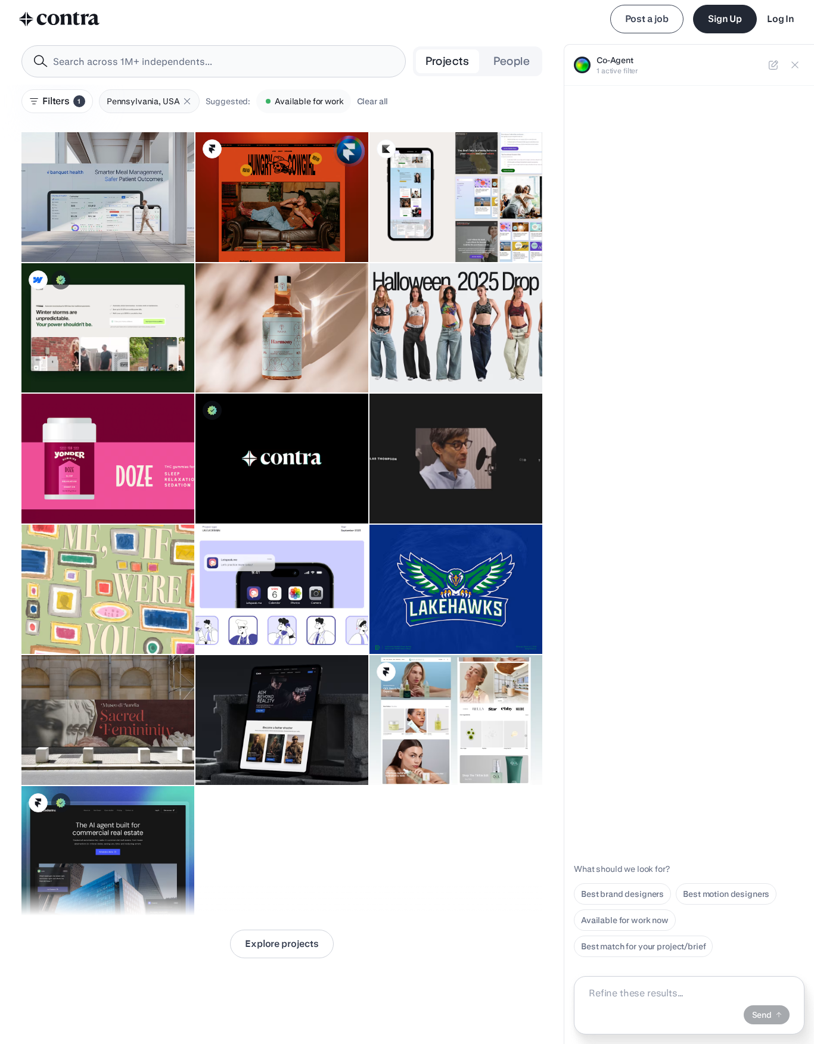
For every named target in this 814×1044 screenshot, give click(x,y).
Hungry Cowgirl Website (250, 232)
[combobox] (213, 61)
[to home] (59, 19)
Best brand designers (622, 894)
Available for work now (625, 920)
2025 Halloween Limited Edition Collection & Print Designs (439, 356)
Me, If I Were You (60, 624)
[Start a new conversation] (773, 64)
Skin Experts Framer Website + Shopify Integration (435, 749)
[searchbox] (223, 62)
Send (762, 1015)
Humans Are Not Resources (256, 493)
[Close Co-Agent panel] (794, 64)
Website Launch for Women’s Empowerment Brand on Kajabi (436, 226)
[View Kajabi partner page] (386, 148)
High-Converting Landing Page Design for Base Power (103, 356)
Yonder (42, 493)
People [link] (511, 61)
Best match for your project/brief (643, 946)
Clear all (373, 101)
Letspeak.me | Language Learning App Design (268, 618)
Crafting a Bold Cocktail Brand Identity (276, 362)
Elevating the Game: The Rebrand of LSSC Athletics (445, 618)
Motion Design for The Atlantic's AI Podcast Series (443, 487)
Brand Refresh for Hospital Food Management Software (90, 226)
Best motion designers (726, 894)
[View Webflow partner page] (38, 279)
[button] (187, 101)
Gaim (213, 755)
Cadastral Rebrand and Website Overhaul (73, 879)
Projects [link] (447, 61)
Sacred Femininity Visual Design (91, 755)
